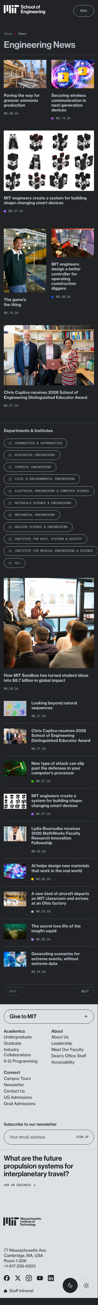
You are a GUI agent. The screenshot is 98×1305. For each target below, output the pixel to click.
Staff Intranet (21, 1291)
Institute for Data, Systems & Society (48, 539)
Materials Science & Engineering (43, 503)
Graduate (12, 1043)
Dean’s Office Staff (68, 1055)
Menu (83, 11)
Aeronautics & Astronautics (38, 443)
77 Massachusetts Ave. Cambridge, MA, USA (25, 1253)
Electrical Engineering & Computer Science (52, 491)
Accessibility (62, 1062)
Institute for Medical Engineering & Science (54, 551)
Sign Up (82, 1137)
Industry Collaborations (17, 1052)
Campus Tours (17, 1078)
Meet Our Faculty (67, 1049)
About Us (60, 1036)
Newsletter (14, 1084)
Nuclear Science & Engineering (41, 527)
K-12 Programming (20, 1061)
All (18, 563)
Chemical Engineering (33, 467)
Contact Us (14, 1090)
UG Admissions (18, 1097)
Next (85, 991)
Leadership (61, 1043)
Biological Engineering (35, 455)
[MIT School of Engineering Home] (24, 9)
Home (8, 33)
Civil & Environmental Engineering (45, 479)
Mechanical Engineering (35, 515)
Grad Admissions (19, 1103)
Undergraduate (18, 1036)
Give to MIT (23, 1016)
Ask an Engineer (17, 1185)
